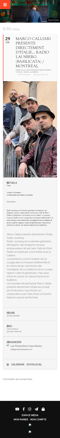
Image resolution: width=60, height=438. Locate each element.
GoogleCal (34, 364)
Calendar (17, 364)
